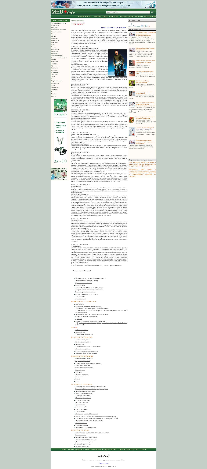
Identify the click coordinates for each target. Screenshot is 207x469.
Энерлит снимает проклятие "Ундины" (87, 294)
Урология (53, 92)
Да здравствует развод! (82, 446)
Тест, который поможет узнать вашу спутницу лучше (91, 389)
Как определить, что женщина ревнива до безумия (90, 386)
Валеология (54, 27)
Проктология (54, 70)
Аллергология (55, 25)
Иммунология (55, 49)
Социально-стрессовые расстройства (86, 316)
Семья (53, 76)
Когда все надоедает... (82, 374)
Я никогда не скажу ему (82, 400)
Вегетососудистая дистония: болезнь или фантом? (90, 278)
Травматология (55, 87)
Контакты (103, 18)
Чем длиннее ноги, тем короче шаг (85, 427)
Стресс (53, 85)
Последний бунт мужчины (83, 444)
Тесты (77, 381)
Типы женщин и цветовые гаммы (85, 292)
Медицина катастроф (57, 55)
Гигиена (53, 36)
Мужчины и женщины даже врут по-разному (89, 420)
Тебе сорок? (79, 377)
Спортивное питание (56, 81)
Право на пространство (82, 365)
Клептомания (79, 304)
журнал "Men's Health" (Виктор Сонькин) (113, 27)
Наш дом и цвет (80, 296)
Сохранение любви (81, 407)
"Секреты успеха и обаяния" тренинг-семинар (89, 289)
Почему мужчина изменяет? (84, 393)
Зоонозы (53, 47)
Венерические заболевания (58, 29)
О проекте (139, 16)
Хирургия (54, 94)
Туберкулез (54, 89)
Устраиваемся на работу (82, 342)
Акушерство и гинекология (58, 23)
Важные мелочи (80, 411)
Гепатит (53, 34)
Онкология (54, 63)
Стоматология (55, 83)
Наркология (54, 61)
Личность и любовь (81, 423)
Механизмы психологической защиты (86, 280)
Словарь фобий (80, 332)
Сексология (54, 74)
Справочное (97, 16)
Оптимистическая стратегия (84, 358)
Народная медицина (127, 16)
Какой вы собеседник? (82, 339)
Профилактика (55, 72)
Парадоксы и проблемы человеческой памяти (89, 287)
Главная (81, 16)
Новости (88, 16)
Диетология (54, 42)
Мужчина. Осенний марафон (84, 442)
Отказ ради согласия (81, 425)
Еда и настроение (80, 299)
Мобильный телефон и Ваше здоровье (59, 58)
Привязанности (80, 405)
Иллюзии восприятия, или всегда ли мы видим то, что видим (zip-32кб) (96, 418)
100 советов (81, 409)
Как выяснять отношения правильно (86, 353)
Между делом (79, 344)
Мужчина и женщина (81, 402)
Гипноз (77, 379)
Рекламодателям (150, 16)
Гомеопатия (54, 38)
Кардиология (54, 51)
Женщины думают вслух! (83, 398)
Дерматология (55, 40)
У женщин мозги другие (82, 395)
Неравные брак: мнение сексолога (85, 439)
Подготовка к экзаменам (82, 361)
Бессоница (78, 372)
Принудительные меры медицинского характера (90, 321)
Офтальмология (55, 66)
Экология (53, 96)
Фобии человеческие (81, 330)
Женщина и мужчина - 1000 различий (86, 414)
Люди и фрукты (80, 370)
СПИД (53, 79)
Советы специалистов (110, 16)
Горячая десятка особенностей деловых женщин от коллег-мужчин (95, 416)
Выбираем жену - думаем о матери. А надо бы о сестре (92, 432)
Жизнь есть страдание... (82, 349)
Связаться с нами (103, 463)
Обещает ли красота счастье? (84, 367)
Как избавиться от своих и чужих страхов (88, 346)
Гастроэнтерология (56, 32)
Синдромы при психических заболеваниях (88, 306)
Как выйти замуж (80, 435)
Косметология (55, 53)
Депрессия (78, 319)
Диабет (53, 45)
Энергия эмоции (80, 285)
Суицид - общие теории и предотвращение (88, 363)
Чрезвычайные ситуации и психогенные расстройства (91, 314)
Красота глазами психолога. (83, 283)
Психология (54, 68)
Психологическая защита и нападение (86, 351)
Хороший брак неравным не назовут (86, 437)
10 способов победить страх (84, 334)
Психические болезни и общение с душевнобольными (91, 308)
